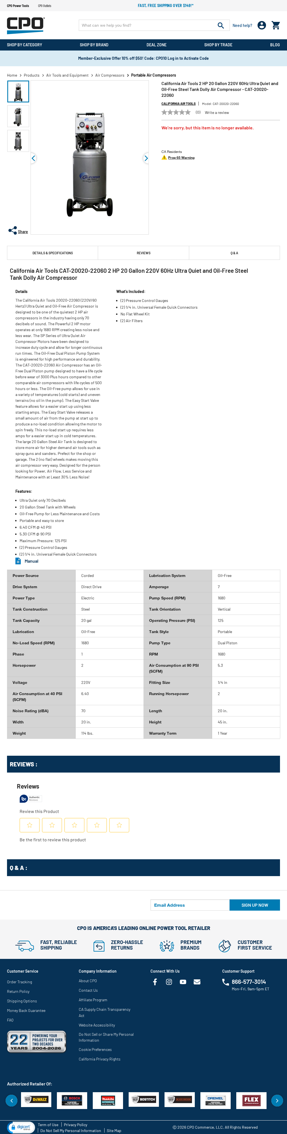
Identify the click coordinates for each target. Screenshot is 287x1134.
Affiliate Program (93, 999)
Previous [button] (30, 158)
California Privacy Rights (100, 1059)
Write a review (217, 112)
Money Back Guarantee (26, 1010)
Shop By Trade (218, 44)
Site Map (114, 1130)
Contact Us (88, 990)
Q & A (234, 253)
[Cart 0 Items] (276, 24)
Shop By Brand (94, 44)
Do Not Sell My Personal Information (70, 1130)
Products (32, 75)
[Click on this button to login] (262, 25)
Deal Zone (156, 44)
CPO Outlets (44, 6)
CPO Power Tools (18, 6)
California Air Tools (178, 104)
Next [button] (277, 1100)
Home (12, 75)
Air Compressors (109, 75)
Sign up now (255, 905)
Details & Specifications (53, 253)
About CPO (88, 980)
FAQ (10, 1020)
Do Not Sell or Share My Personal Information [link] (106, 1037)
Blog (275, 44)
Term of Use (48, 1124)
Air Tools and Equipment (67, 75)
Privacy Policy (75, 1124)
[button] (18, 91)
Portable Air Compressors (153, 75)
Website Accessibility (97, 1025)
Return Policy (18, 991)
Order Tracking (19, 981)
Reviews (144, 253)
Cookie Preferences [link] (95, 1049)
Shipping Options (22, 1000)
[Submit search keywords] (221, 25)
